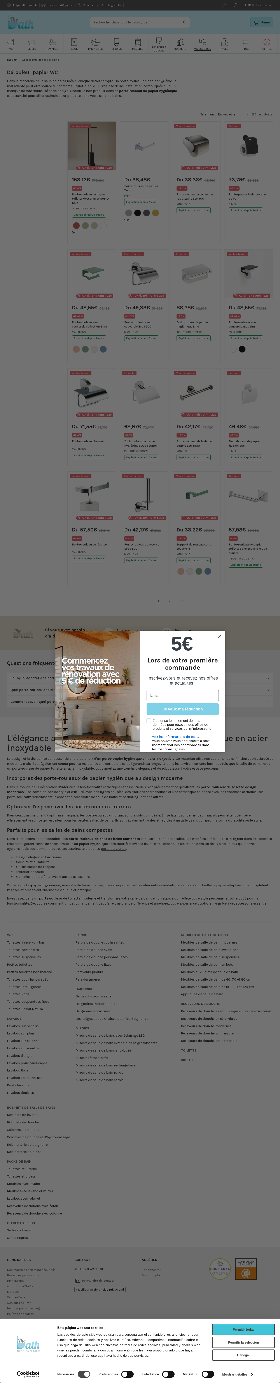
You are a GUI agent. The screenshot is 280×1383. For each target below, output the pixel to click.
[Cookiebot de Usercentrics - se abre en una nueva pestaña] (28, 1374)
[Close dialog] (220, 636)
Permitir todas (243, 1329)
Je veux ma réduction (183, 709)
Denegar (243, 1355)
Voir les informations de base (175, 737)
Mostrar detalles (234, 1374)
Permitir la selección (243, 1342)
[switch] (127, 1374)
